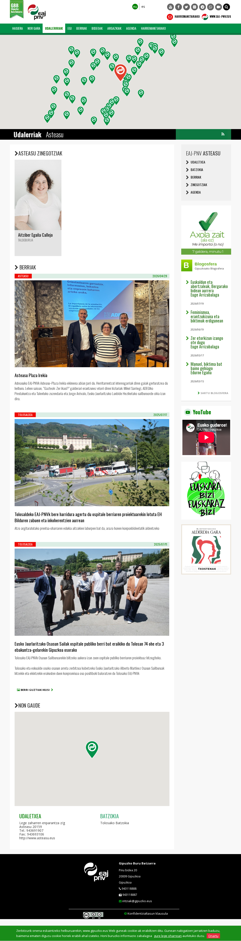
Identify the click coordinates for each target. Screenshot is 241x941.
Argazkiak (114, 28)
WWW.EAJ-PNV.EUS (220, 16)
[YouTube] (170, 7)
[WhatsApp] (210, 7)
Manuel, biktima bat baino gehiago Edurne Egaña (206, 368)
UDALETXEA (198, 161)
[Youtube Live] (218, 7)
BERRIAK (196, 177)
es (143, 6)
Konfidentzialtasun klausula (148, 913)
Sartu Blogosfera (214, 393)
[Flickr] (194, 7)
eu (135, 6)
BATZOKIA (197, 169)
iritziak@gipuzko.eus (137, 901)
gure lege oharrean (168, 936)
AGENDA (196, 192)
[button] (226, 7)
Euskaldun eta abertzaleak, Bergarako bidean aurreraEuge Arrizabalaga (209, 288)
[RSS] (223, 134)
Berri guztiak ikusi (36, 690)
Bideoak (97, 28)
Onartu (213, 936)
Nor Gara (34, 28)
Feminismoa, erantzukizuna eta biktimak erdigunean (207, 316)
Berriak (81, 28)
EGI (70, 28)
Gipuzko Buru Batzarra (137, 863)
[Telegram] (202, 7)
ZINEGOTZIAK (199, 184)
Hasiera (17, 28)
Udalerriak (54, 28)
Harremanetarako (187, 16)
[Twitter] (186, 7)
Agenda (131, 28)
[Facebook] (178, 7)
